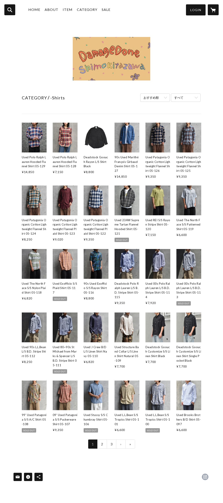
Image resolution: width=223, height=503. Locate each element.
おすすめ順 (151, 97)
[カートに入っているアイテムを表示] (213, 9)
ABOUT (51, 9)
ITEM (68, 9)
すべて (178, 97)
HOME (34, 9)
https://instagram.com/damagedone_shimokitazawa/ (205, 477)
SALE (106, 9)
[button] (196, 9)
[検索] (9, 9)
